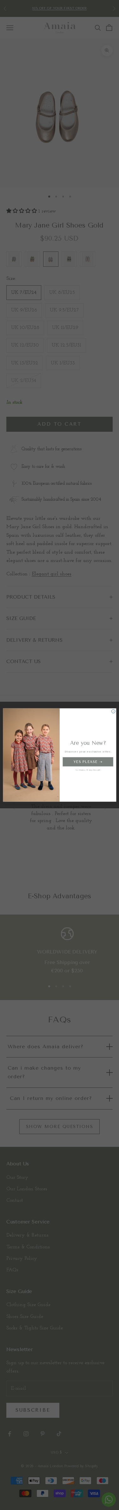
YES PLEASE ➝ (87, 762)
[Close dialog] (113, 711)
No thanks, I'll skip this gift (87, 770)
